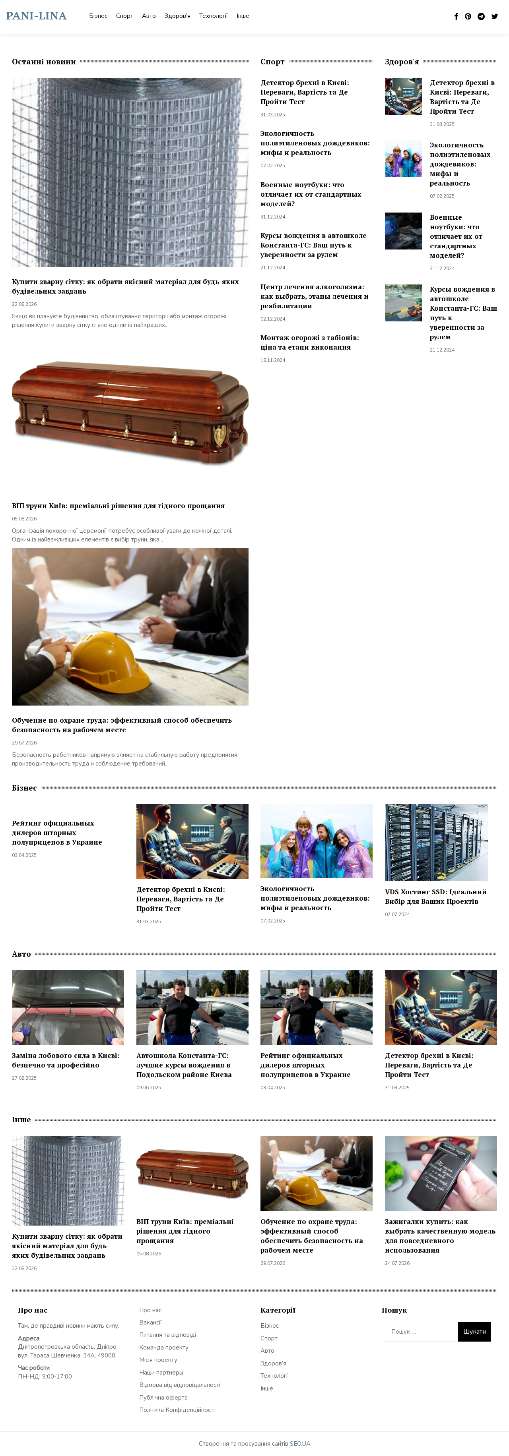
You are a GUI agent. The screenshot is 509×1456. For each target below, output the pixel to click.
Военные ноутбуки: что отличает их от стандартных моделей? (310, 194)
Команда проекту (163, 1348)
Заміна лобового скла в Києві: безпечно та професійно (66, 1060)
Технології (213, 16)
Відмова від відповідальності (179, 1385)
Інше (243, 16)
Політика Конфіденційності (177, 1410)
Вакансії (150, 1322)
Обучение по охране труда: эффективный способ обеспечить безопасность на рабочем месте (122, 724)
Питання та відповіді (167, 1335)
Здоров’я (177, 16)
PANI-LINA (36, 15)
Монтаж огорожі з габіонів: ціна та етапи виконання (309, 342)
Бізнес (98, 16)
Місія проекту (158, 1360)
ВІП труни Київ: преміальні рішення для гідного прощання (118, 505)
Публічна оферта (163, 1398)
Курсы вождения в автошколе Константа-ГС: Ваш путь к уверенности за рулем (313, 245)
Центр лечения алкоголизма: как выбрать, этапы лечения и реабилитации (314, 296)
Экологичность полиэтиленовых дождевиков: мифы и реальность (315, 143)
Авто (149, 16)
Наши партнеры (161, 1373)
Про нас (150, 1310)
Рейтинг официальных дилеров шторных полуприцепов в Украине (57, 832)
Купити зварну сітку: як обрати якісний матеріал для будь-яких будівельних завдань (67, 1246)
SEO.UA (300, 1444)
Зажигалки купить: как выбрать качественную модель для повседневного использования (440, 1236)
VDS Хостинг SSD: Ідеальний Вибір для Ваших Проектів (436, 896)
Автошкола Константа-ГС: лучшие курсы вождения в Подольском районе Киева (184, 1065)
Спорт (124, 16)
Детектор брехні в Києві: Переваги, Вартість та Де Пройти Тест (304, 92)
